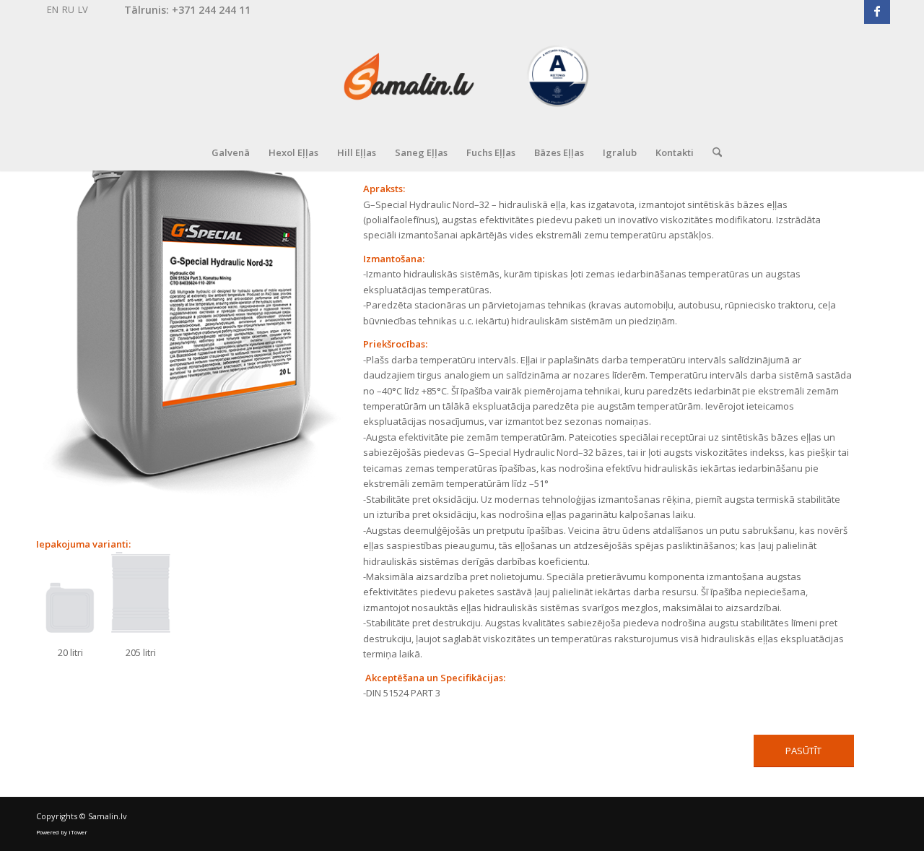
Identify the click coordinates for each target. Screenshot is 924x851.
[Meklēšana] (712, 152)
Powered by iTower (61, 832)
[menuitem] (230, 152)
